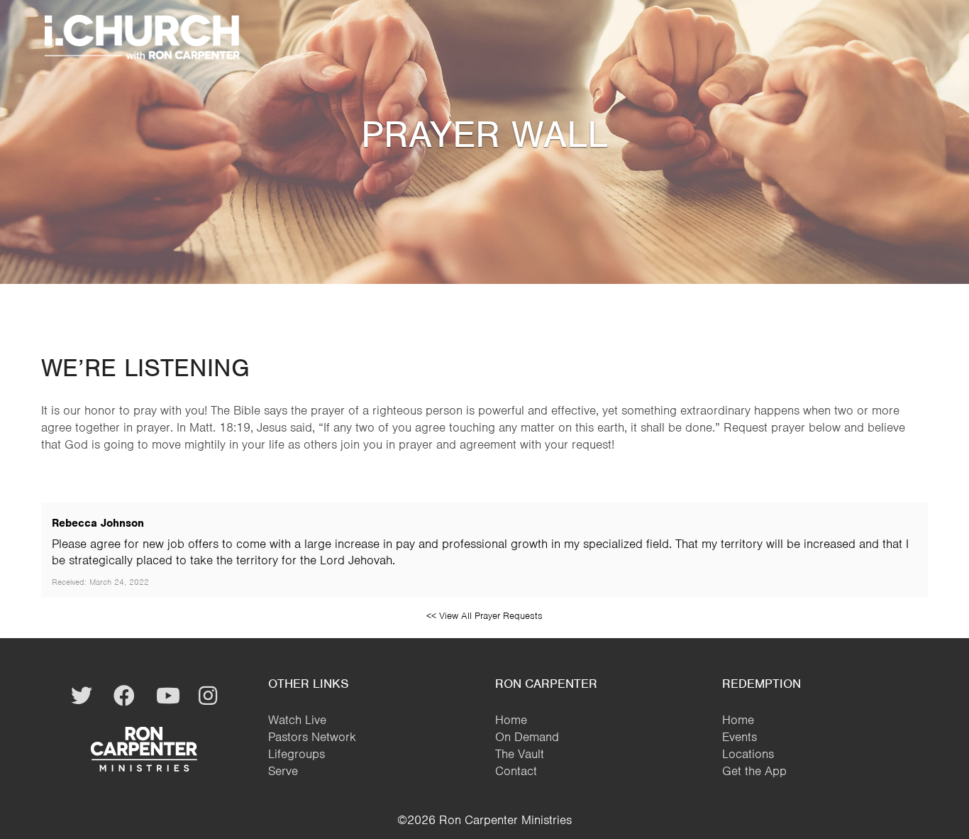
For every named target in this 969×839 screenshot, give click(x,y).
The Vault (519, 754)
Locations (748, 754)
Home (511, 720)
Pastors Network (312, 737)
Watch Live (297, 720)
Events (739, 737)
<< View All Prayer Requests (484, 616)
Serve (283, 771)
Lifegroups (296, 754)
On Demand (527, 737)
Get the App (754, 771)
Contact (516, 771)
